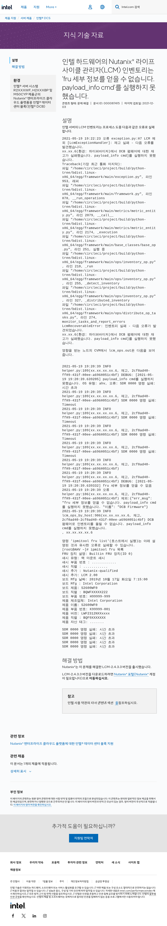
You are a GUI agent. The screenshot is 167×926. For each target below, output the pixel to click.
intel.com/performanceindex (136, 890)
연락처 (99, 862)
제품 (24, 7)
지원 (36, 7)
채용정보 (15, 869)
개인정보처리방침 (80, 881)
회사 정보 (15, 862)
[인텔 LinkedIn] (34, 915)
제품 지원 (10, 18)
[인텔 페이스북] (13, 915)
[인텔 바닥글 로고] (18, 905)
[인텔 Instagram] (45, 915)
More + (51, 7)
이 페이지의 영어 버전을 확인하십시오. (32, 804)
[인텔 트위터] (23, 915)
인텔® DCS (43, 18)
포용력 (55, 862)
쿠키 (61, 881)
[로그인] (90, 7)
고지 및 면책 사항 (47, 893)
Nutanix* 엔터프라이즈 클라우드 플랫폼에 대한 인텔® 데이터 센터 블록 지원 (61, 743)
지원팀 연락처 (83, 838)
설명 (15, 60)
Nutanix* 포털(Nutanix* (131, 674)
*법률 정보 (47, 881)
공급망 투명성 (102, 881)
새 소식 (116, 862)
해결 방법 (18, 67)
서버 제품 (26, 18)
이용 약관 (31, 881)
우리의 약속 (36, 862)
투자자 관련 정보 (77, 862)
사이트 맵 (134, 862)
